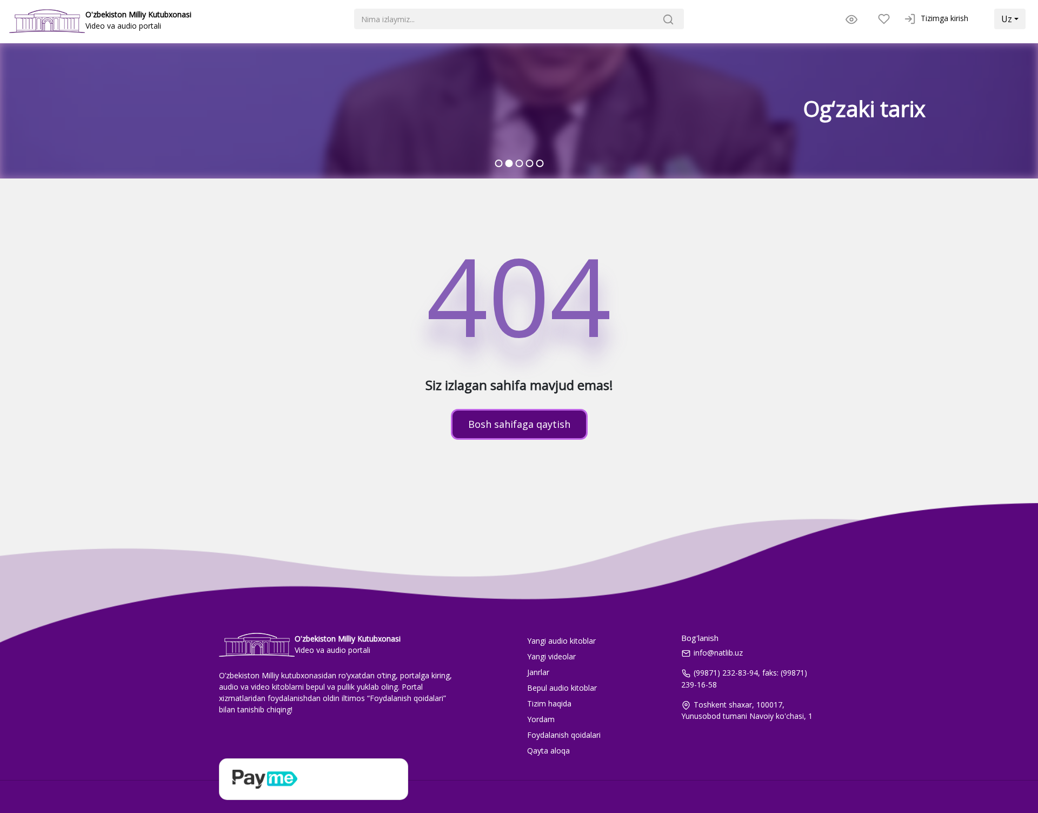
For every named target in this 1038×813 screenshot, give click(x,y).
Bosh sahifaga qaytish (519, 424)
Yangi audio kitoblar (561, 641)
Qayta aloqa (548, 750)
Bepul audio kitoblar (562, 688)
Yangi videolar (551, 656)
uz (1006, 19)
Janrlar (538, 672)
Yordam (541, 719)
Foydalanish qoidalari (564, 735)
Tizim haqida (549, 703)
